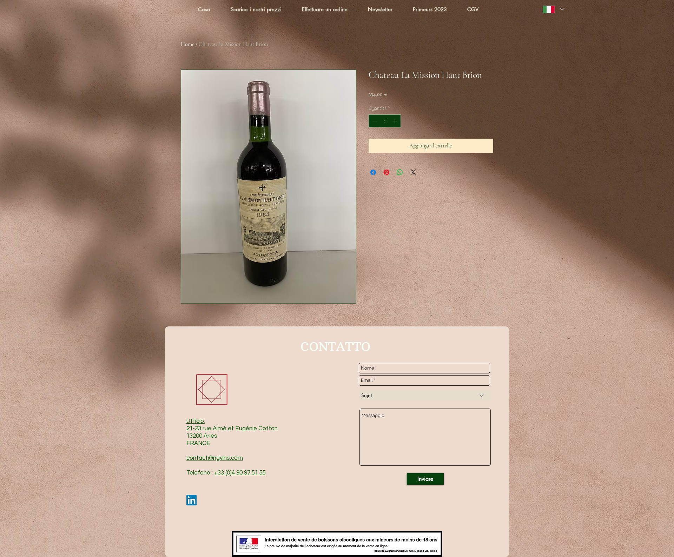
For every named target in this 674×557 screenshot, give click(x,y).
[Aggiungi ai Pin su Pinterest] (386, 172)
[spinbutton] (384, 121)
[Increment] (395, 121)
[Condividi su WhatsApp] (400, 172)
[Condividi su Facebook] (373, 172)
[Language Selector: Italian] (553, 9)
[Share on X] (413, 172)
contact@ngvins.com (214, 458)
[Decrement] (374, 121)
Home (187, 44)
